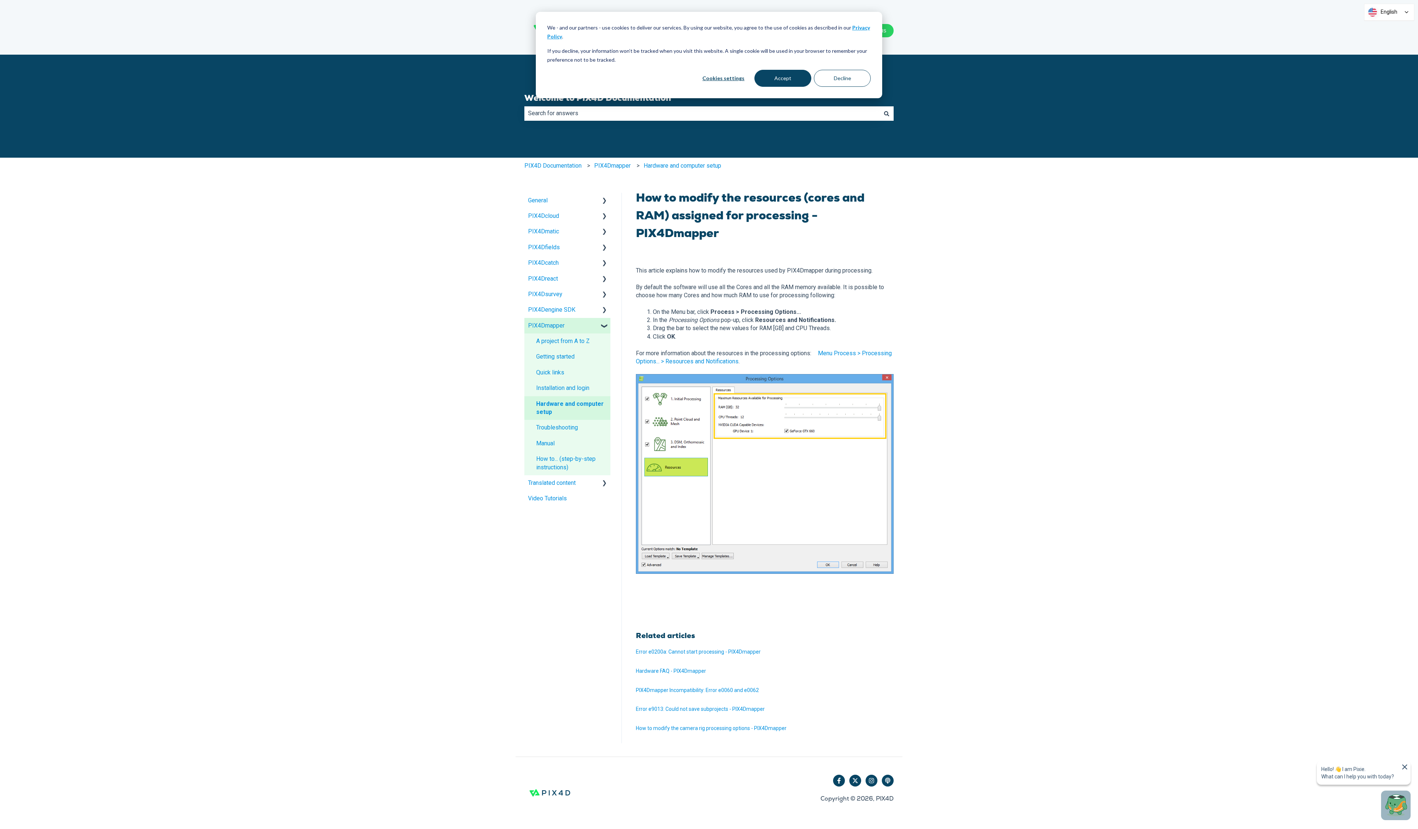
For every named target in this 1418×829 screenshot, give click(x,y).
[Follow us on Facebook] (839, 781)
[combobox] (702, 113)
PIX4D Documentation (553, 165)
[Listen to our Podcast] (888, 781)
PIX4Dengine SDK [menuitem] (551, 309)
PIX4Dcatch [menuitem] (543, 262)
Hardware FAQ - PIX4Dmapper (671, 671)
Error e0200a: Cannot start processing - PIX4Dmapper (698, 652)
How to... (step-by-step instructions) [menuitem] (566, 462)
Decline (842, 78)
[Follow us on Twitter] (855, 781)
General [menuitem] (538, 200)
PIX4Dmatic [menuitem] (543, 231)
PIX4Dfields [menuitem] (544, 247)
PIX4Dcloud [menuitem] (543, 215)
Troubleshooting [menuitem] (557, 427)
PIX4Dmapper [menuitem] (546, 325)
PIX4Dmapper (612, 165)
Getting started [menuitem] (555, 356)
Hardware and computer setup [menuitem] (570, 407)
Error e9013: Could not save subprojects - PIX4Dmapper (700, 709)
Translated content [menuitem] (552, 482)
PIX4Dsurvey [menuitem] (545, 294)
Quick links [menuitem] (550, 372)
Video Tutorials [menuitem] (547, 498)
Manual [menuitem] (545, 443)
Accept (782, 78)
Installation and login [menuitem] (562, 387)
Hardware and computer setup (682, 165)
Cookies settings (723, 78)
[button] (604, 201)
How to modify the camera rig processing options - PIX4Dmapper (711, 728)
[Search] (887, 113)
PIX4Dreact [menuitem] (543, 278)
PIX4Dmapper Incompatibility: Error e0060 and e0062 (697, 690)
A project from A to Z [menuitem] (563, 341)
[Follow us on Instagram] (871, 781)
